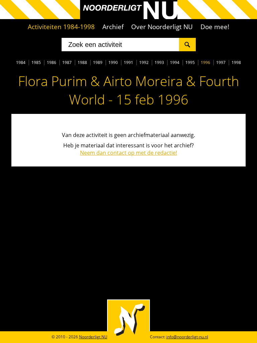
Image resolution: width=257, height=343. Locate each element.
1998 (236, 62)
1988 (82, 62)
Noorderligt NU (93, 337)
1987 (67, 62)
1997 (221, 62)
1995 (190, 62)
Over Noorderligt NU (162, 26)
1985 (36, 62)
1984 (20, 62)
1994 (174, 62)
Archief (112, 26)
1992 (144, 62)
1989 (97, 62)
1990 (113, 62)
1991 (128, 62)
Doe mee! (214, 26)
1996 (205, 62)
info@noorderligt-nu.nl (187, 337)
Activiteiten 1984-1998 (61, 26)
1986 (51, 62)
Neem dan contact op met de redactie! (128, 152)
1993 (159, 62)
